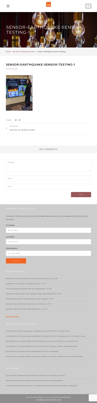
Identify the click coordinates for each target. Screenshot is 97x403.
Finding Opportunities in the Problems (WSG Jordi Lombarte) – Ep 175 (34, 294)
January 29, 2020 (12, 69)
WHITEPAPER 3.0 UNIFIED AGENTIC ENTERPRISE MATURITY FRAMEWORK (32, 351)
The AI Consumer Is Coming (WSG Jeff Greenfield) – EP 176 (28, 289)
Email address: (12, 248)
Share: (9, 120)
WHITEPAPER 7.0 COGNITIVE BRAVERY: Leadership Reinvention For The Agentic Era (38, 331)
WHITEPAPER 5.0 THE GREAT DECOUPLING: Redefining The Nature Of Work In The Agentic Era (42, 341)
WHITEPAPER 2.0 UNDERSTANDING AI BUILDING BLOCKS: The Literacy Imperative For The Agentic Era (44, 356)
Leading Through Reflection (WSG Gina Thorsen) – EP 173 (28, 304)
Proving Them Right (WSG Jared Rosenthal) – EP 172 (26, 309)
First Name (10, 225)
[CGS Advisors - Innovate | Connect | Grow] (48, 4)
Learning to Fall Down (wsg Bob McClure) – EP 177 (26, 283)
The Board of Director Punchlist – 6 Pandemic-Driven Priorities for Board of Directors (42, 386)
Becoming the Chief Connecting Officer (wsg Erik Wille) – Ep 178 (31, 278)
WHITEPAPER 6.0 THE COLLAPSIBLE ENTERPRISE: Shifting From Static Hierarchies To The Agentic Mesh (45, 336)
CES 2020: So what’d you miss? (24, 51)
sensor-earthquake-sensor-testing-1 (40, 64)
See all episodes (12, 317)
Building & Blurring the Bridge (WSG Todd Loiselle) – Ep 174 (30, 299)
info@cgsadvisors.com (48, 400)
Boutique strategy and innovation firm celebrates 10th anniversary (34, 380)
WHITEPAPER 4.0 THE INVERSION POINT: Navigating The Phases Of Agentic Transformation (41, 346)
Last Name (10, 237)
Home (8, 51)
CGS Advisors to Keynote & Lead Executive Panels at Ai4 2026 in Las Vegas (35, 375)
